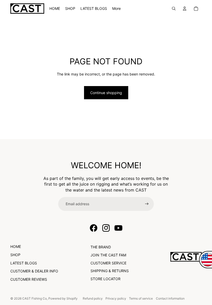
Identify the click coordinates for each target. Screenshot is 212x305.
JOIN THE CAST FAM (108, 255)
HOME (15, 246)
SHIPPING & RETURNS (109, 271)
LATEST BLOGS (23, 263)
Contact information (170, 298)
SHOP (15, 255)
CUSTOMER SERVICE (108, 263)
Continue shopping (106, 92)
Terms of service (141, 298)
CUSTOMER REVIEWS (28, 279)
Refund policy (93, 298)
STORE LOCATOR (105, 279)
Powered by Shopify (63, 298)
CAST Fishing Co (34, 298)
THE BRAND (100, 247)
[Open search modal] (173, 8)
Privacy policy (115, 298)
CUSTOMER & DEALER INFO (34, 271)
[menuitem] (116, 8)
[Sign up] (147, 204)
